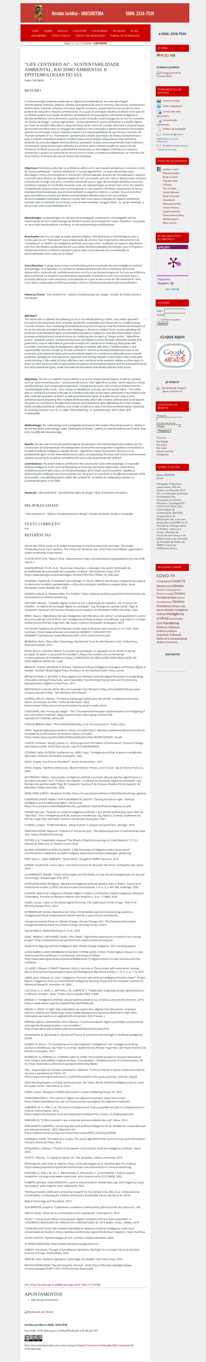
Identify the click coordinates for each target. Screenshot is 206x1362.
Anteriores (39, 35)
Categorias (163, 454)
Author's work (170, 169)
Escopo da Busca (166, 423)
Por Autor (162, 444)
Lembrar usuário (170, 319)
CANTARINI (100, 43)
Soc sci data (169, 188)
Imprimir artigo (171, 100)
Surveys (167, 184)
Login (160, 310)
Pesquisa (162, 415)
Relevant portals (172, 203)
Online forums (171, 207)
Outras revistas (165, 451)
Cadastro (80, 30)
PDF (27, 528)
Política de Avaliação (174, 128)
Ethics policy (61, 35)
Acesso (63, 30)
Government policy (173, 215)
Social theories (171, 192)
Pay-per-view (170, 180)
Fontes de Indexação (90, 35)
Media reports (171, 219)
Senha (160, 314)
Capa (35, 30)
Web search (169, 222)
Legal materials (171, 211)
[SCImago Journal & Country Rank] (172, 76)
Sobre (48, 30)
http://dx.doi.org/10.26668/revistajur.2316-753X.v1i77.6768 (65, 1284)
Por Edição (162, 441)
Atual (135, 30)
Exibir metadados (172, 106)
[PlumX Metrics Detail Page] (173, 262)
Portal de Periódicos (125, 35)
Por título (162, 448)
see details (172, 289)
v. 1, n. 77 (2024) (81, 43)
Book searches (171, 196)
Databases (169, 199)
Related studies (171, 173)
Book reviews (170, 176)
